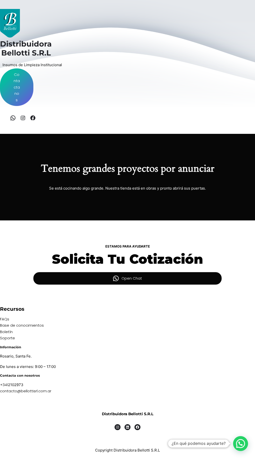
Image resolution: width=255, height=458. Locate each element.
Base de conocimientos (22, 325)
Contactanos (17, 87)
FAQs (4, 319)
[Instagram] (23, 118)
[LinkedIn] (127, 427)
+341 (4, 384)
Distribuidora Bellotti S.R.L (127, 413)
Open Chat (132, 278)
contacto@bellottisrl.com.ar (25, 391)
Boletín (6, 331)
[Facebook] (33, 118)
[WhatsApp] (13, 118)
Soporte (7, 338)
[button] (240, 443)
